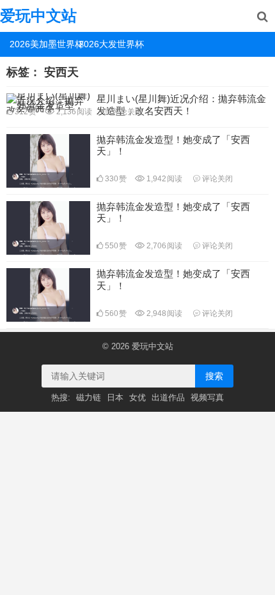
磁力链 (88, 397)
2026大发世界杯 (108, 44)
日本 (115, 397)
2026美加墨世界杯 (39, 44)
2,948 (163, 313)
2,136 (73, 111)
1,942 (163, 178)
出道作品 (168, 397)
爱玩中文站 (38, 15)
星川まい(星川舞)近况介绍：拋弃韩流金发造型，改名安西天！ (181, 104)
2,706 (163, 245)
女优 (137, 397)
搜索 (214, 376)
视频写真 (207, 397)
